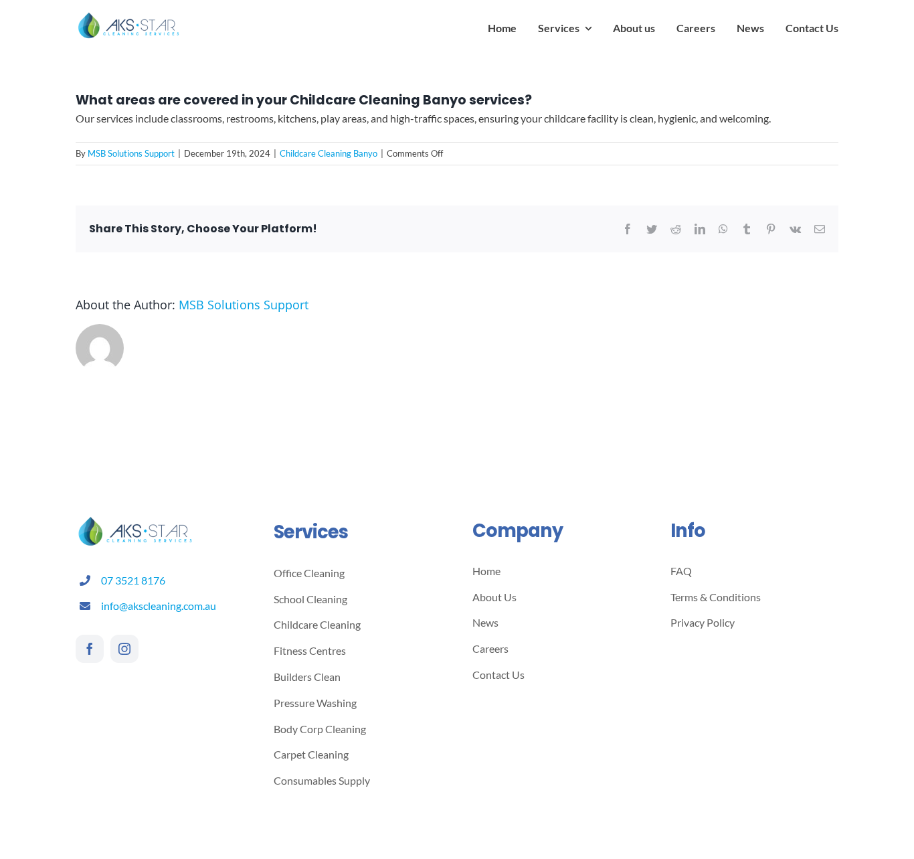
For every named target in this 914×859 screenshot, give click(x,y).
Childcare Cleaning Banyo (328, 153)
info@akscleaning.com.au (158, 605)
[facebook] (90, 649)
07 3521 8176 (133, 580)
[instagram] (124, 649)
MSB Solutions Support (131, 153)
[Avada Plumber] (129, 15)
